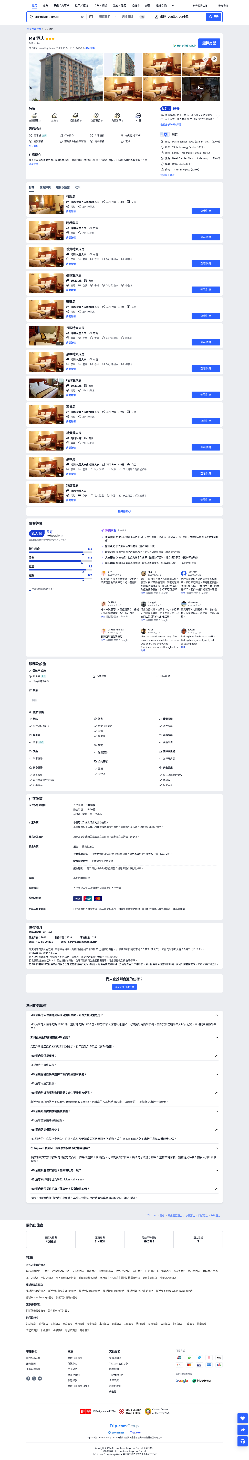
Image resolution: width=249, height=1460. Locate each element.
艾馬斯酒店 (78, 1271)
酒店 (162, 1215)
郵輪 (148, 5)
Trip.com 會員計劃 (118, 1363)
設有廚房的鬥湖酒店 (58, 1310)
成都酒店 (58, 1330)
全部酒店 (114, 1380)
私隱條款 (72, 1380)
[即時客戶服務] (242, 1441)
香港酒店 (43, 1323)
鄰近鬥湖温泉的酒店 (89, 1290)
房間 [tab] (31, 187)
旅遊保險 (161, 5)
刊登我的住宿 (116, 1374)
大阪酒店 (128, 1323)
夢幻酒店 (137, 1271)
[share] (242, 1430)
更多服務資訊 (33, 1369)
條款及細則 (74, 1374)
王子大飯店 (32, 1277)
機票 (45, 5)
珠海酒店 (55, 1323)
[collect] (242, 1418)
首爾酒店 (153, 1323)
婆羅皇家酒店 (150, 1277)
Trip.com (152, 1215)
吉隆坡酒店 (32, 1330)
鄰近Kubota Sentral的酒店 (39, 1297)
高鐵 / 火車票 (61, 5)
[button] (174, 5)
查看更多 (33, 164)
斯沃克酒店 (179, 1271)
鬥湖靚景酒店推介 (35, 1310)
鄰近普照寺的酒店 (35, 1290)
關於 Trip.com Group (78, 1386)
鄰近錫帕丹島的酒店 (113, 1290)
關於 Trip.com (75, 1358)
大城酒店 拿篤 (210, 1271)
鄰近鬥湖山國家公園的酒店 (62, 1290)
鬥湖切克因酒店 (168, 1277)
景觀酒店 (91, 1271)
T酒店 (46, 1271)
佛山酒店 (201, 1323)
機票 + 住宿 (119, 5)
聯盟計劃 (114, 1369)
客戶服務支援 (33, 1358)
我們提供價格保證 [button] (186, 45)
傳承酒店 (166, 1271)
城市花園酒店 (33, 1271)
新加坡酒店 (71, 1330)
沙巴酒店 (190, 1215)
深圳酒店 (31, 1323)
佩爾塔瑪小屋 (106, 1271)
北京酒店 (177, 1323)
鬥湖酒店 (203, 1215)
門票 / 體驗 (100, 5)
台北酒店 (92, 1323)
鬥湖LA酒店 (47, 1277)
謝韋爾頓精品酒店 (88, 1277)
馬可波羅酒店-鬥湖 (66, 1277)
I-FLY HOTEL (152, 1271)
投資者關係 (115, 1358)
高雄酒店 (84, 1330)
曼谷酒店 (116, 1323)
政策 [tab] (77, 187)
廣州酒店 (80, 1323)
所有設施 (33, 146)
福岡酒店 (165, 1323)
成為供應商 (115, 1386)
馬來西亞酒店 (175, 1215)
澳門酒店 (141, 1323)
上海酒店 (104, 1323)
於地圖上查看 (167, 175)
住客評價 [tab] (45, 187)
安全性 (112, 1391)
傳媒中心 (72, 1363)
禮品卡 (136, 5)
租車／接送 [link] (81, 5)
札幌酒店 (45, 1330)
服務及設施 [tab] (63, 187)
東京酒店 (67, 1323)
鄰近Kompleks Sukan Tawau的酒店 (174, 1290)
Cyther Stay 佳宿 (60, 1271)
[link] (200, 5)
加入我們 (72, 1369)
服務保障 (31, 1363)
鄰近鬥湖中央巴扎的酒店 (140, 1290)
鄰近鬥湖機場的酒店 (66, 1297)
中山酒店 (189, 1323)
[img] (66, 77)
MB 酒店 (36, 38)
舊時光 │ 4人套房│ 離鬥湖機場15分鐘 (120, 1277)
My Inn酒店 (194, 1271)
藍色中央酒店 (123, 1271)
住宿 (34, 5)
